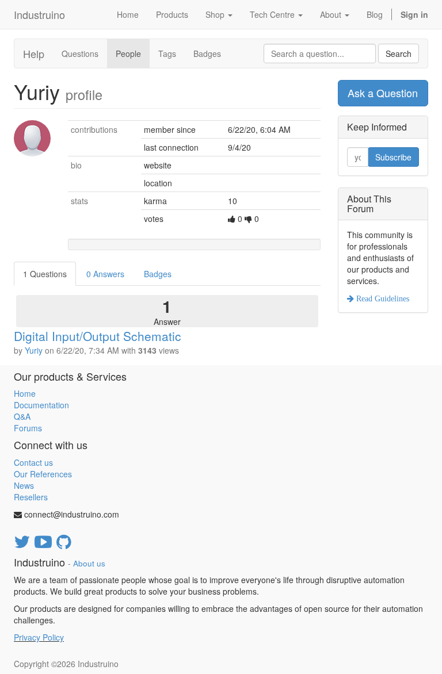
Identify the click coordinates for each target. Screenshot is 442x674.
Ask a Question (383, 92)
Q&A (22, 416)
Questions (80, 53)
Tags (167, 53)
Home (25, 393)
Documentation (41, 405)
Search (398, 53)
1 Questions (45, 273)
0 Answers (105, 273)
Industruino (39, 14)
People (128, 53)
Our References (43, 474)
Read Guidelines (381, 298)
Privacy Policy (39, 637)
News (24, 485)
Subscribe (393, 157)
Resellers (31, 497)
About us (89, 563)
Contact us (33, 462)
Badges (207, 53)
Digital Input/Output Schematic (97, 335)
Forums (28, 428)
